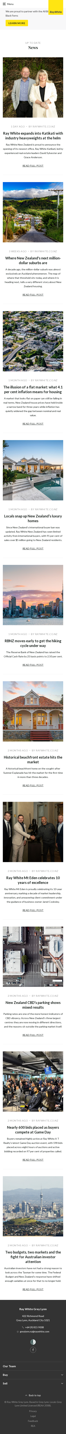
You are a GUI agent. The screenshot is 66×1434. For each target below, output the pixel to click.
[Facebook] (33, 1350)
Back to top (35, 1395)
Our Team (9, 1366)
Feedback (33, 1421)
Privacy (33, 1411)
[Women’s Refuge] (33, 1342)
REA (33, 1426)
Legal (33, 1416)
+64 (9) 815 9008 (34, 1327)
